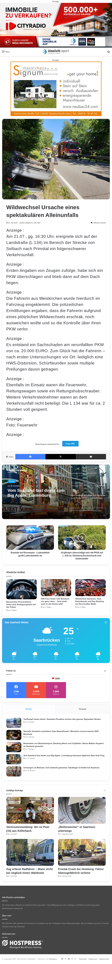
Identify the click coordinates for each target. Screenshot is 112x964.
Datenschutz (104, 959)
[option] (56, 492)
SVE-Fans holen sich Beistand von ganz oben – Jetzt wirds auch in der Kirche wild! (55, 601)
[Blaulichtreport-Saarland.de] (56, 51)
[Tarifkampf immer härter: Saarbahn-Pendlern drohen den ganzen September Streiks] (13, 723)
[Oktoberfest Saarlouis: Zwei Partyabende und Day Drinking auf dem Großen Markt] (90, 587)
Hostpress (53, 959)
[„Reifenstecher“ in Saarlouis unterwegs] (82, 810)
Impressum (93, 959)
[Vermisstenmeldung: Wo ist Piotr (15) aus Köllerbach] (30, 810)
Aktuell (11, 481)
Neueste (82, 709)
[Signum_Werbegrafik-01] (56, 89)
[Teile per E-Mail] (91, 456)
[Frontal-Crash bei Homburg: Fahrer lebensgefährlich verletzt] (82, 852)
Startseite (83, 959)
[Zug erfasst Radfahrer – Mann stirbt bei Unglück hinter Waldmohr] (30, 852)
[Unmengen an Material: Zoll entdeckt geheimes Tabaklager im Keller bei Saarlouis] (13, 771)
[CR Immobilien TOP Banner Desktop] (56, 25)
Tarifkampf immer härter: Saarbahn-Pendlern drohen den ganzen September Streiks (62, 719)
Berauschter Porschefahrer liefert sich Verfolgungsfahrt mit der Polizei (21, 604)
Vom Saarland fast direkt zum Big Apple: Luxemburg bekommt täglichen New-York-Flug (63, 755)
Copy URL (70, 444)
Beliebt (29, 709)
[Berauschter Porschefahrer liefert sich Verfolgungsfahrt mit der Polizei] (21, 589)
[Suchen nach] (108, 53)
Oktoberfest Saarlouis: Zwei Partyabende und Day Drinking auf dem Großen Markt (89, 601)
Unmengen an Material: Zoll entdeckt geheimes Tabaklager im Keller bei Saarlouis (34, 493)
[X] (60, 456)
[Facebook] (30, 456)
